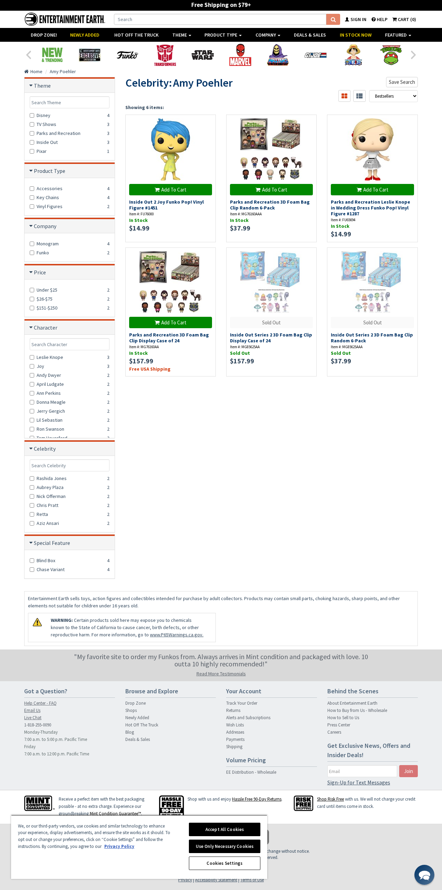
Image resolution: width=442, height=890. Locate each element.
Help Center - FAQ (40, 703)
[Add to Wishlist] (206, 123)
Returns (233, 710)
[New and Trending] (52, 54)
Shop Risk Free (330, 799)
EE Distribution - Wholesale (251, 772)
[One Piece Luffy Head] (353, 54)
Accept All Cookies (224, 829)
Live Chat (32, 718)
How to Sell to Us (343, 718)
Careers (334, 732)
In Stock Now (356, 35)
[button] (424, 875)
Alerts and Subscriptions (248, 718)
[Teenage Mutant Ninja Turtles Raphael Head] (391, 54)
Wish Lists (235, 725)
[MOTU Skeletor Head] (278, 54)
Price (40, 272)
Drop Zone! (44, 35)
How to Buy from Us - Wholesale (357, 710)
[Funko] (127, 54)
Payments (235, 739)
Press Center (338, 725)
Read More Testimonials (221, 674)
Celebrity (45, 448)
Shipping (234, 747)
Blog (129, 732)
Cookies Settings (224, 863)
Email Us (32, 710)
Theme (180, 35)
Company (266, 35)
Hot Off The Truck (136, 35)
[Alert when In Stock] (308, 268)
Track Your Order (241, 703)
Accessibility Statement (216, 880)
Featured (396, 35)
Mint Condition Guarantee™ (115, 813)
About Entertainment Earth (352, 703)
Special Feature (52, 542)
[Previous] (28, 54)
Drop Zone (135, 703)
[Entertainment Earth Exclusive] (90, 54)
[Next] (414, 54)
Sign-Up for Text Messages (358, 782)
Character (45, 327)
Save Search (402, 82)
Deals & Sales (310, 35)
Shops (131, 710)
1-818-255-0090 (37, 725)
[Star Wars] (202, 54)
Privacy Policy (119, 846)
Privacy (185, 880)
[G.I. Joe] (315, 54)
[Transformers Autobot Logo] (165, 54)
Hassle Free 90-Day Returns (256, 799)
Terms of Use (252, 880)
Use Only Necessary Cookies (224, 846)
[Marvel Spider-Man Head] (240, 54)
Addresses (235, 732)
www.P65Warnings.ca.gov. (176, 635)
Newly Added (84, 35)
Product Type (221, 35)
